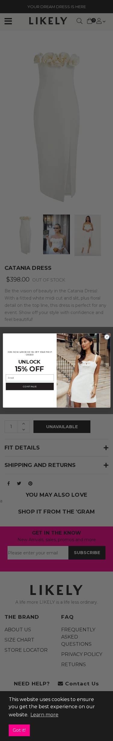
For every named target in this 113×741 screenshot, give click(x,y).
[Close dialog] (106, 336)
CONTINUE (29, 386)
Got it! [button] (19, 730)
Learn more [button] (44, 715)
